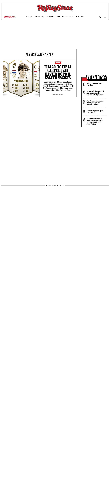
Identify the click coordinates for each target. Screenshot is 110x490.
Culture (49, 16)
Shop (58, 16)
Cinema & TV (39, 16)
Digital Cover (68, 16)
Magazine (80, 16)
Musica (29, 16)
